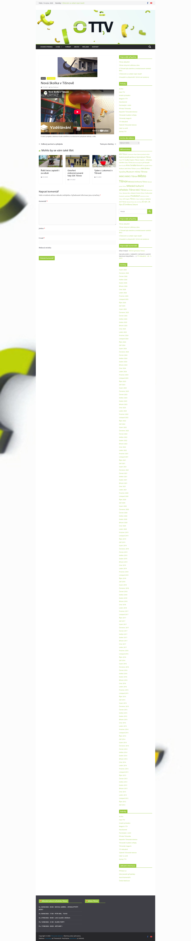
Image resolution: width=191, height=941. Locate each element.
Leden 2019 (123, 568)
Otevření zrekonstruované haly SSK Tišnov (75, 173)
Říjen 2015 (122, 696)
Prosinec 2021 (123, 454)
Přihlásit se (122, 871)
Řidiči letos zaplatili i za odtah (50, 171)
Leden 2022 (123, 450)
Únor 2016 (122, 683)
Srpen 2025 (123, 309)
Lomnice (138, 168)
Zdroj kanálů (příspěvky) (127, 874)
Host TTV (122, 92)
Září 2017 (122, 621)
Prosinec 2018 (123, 572)
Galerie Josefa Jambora (127, 157)
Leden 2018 (123, 608)
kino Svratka (131, 165)
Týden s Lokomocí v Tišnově (103, 171)
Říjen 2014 (122, 736)
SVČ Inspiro (126, 199)
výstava (148, 199)
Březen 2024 (123, 365)
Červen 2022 (123, 434)
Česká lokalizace (124, 881)
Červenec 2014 (124, 746)
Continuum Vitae (132, 154)
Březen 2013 (123, 788)
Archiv (76, 47)
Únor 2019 (122, 565)
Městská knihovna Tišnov (137, 181)
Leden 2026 (123, 293)
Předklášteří (135, 196)
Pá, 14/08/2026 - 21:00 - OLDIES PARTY (51, 922)
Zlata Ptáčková (54, 87)
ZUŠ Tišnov (122, 202)
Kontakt (95, 47)
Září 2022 (122, 424)
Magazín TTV (123, 99)
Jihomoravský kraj (138, 162)
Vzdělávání (142, 199)
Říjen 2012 (122, 802)
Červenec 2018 (124, 588)
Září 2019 (122, 542)
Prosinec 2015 (123, 690)
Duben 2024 (123, 362)
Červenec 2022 (124, 431)
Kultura (121, 168)
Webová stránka (45, 248)
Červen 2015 (123, 710)
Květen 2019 (123, 555)
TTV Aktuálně (51, 78)
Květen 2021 (123, 477)
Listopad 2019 (123, 536)
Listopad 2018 (123, 575)
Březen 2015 (123, 719)
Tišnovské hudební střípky (127, 115)
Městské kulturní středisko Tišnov (54, 901)
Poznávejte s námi (125, 105)
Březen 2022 (123, 444)
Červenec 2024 (124, 352)
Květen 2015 (123, 713)
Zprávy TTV (122, 131)
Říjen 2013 (122, 775)
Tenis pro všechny (107, 144)
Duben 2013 (123, 785)
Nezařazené (123, 102)
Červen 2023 (123, 394)
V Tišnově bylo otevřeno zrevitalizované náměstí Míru (79, 3)
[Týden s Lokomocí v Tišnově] (104, 156)
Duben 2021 (123, 480)
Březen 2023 (123, 404)
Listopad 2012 (123, 798)
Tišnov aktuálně (124, 62)
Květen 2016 (123, 673)
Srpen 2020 (123, 506)
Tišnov (132, 199)
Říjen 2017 (122, 618)
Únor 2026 (122, 289)
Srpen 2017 (123, 624)
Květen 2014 (123, 752)
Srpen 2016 (123, 664)
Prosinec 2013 (123, 769)
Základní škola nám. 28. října (134, 202)
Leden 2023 (123, 411)
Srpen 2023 (123, 388)
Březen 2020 (123, 522)
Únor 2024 (122, 368)
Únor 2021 (122, 486)
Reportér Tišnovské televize (128, 112)
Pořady (68, 47)
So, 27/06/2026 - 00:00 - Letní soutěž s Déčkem (54, 918)
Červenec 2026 (124, 273)
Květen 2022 (123, 437)
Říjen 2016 (122, 657)
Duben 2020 (123, 519)
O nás (58, 47)
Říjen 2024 (122, 342)
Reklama (85, 47)
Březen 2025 (123, 325)
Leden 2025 (123, 332)
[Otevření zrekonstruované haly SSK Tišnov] (77, 156)
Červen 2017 (123, 631)
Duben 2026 (123, 283)
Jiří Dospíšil (146, 162)
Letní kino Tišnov (130, 168)
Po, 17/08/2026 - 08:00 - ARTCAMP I (50, 926)
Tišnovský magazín (125, 118)
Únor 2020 (122, 526)
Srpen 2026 (123, 270)
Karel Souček (122, 165)
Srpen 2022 (123, 427)
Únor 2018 (122, 605)
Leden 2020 (123, 529)
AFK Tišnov (123, 154)
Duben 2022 (123, 440)
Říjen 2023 (122, 381)
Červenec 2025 (124, 312)
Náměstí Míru (126, 193)
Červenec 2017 (124, 628)
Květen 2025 (123, 319)
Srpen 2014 (123, 742)
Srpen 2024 (123, 348)
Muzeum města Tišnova (136, 171)
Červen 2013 (123, 779)
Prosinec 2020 (123, 493)
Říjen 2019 (122, 539)
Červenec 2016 (124, 667)
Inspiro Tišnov (134, 160)
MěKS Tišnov (131, 176)
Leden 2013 (123, 795)
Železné (135, 205)
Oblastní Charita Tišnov (138, 193)
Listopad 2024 (123, 339)
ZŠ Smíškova (127, 204)
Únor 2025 (122, 329)
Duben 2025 (123, 322)
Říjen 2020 (122, 499)
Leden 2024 (123, 371)
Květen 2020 (123, 516)
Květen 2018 (123, 595)
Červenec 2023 (124, 391)
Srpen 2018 (123, 585)
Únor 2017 (122, 644)
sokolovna (143, 196)
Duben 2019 (123, 559)
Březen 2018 (123, 601)
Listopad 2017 (123, 614)
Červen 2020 (123, 513)
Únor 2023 (122, 408)
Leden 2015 (123, 726)
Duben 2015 (123, 716)
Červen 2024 (123, 355)
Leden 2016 (123, 687)
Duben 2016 (123, 677)
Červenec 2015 (124, 706)
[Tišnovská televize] (95, 11)
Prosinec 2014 (123, 729)
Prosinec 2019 (123, 532)
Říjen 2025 (122, 303)
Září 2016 (122, 660)
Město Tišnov (93, 901)
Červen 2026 (123, 276)
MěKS (122, 176)
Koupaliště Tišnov (147, 165)
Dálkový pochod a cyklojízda (52, 144)
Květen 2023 (123, 398)
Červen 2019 (123, 552)
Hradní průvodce (124, 95)
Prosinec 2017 (123, 611)
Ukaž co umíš (123, 128)
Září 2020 (122, 503)
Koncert (140, 165)
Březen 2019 (123, 562)
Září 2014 (122, 739)
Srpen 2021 (123, 467)
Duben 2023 (123, 401)
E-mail (42, 238)
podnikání (127, 196)
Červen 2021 (123, 473)
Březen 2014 (123, 759)
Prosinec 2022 (123, 414)
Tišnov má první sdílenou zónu (129, 65)
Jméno (42, 228)
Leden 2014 (123, 765)
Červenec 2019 (124, 549)
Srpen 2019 (123, 545)
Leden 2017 (123, 647)
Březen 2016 (123, 680)
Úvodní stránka (46, 47)
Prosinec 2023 (123, 375)
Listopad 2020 (123, 496)
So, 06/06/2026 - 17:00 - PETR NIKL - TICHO (53, 914)
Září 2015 (122, 700)
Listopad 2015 (123, 693)
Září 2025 (122, 306)
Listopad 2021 (123, 457)
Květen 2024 (123, 358)
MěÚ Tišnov (141, 190)
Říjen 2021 (122, 460)
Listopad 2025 (123, 299)
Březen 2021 (123, 483)
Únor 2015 (122, 723)
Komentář (43, 201)
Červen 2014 (123, 749)
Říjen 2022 (122, 421)
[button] (61, 46)
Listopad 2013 (123, 772)
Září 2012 (122, 805)
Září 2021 (122, 463)
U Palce (137, 199)
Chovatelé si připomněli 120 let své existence (134, 77)
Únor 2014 (122, 762)
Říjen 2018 (122, 578)
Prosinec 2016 (123, 651)
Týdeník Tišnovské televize (128, 125)
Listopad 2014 (123, 733)
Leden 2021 (123, 490)
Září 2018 (122, 582)
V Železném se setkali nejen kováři (130, 74)
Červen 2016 (123, 670)
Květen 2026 (123, 280)
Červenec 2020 (124, 509)
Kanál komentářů (125, 877)
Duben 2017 (123, 637)
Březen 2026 (123, 286)
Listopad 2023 (123, 378)
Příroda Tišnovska (125, 108)
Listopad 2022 (123, 417)
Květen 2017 (123, 634)
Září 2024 (122, 345)
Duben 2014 (123, 756)
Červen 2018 (123, 591)
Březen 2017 (123, 641)
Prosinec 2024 (123, 335)
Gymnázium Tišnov (143, 157)
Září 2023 (122, 385)
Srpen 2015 (123, 703)
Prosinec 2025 (123, 296)
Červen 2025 (123, 316)
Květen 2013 (123, 782)
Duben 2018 (123, 598)
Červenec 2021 (124, 470)
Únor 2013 (122, 792)
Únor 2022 (122, 447)
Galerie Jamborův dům (143, 154)
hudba (127, 160)
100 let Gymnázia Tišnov (137, 251)
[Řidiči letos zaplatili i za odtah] (51, 156)
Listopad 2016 (123, 654)
